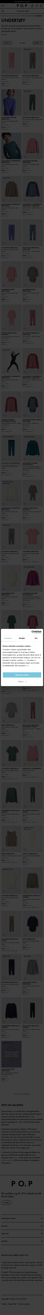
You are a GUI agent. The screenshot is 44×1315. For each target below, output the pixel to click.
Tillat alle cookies (22, 675)
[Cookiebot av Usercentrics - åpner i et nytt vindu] (31, 632)
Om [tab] (36, 638)
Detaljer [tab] (22, 638)
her (25, 660)
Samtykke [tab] (8, 638)
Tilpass (21, 681)
